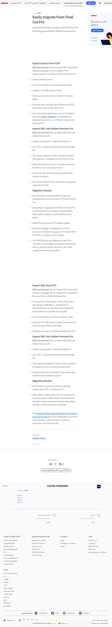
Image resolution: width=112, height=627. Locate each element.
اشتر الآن (91, 3)
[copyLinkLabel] (63, 465)
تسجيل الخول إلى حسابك (10, 573)
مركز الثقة (6, 597)
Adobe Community (93, 546)
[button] (100, 3)
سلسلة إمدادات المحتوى (38, 543)
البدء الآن (93, 522)
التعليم (62, 540)
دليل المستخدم (19, 500)
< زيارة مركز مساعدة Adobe (22, 490)
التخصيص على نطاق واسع (39, 540)
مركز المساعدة (92, 540)
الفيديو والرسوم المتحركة (10, 549)
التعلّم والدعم (19, 495)
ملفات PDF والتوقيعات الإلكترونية (34, 3)
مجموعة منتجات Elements (11, 558)
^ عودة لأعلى (4, 486)
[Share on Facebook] (50, 465)
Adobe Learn (91, 549)
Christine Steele (38, 438)
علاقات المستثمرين (9, 591)
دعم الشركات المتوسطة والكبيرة (97, 552)
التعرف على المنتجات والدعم (73, 3)
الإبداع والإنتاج (35, 549)
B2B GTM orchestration (38, 552)
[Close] (90, 622)
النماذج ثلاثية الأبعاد (9, 555)
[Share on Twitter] (55, 465)
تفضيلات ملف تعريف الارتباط (100, 620)
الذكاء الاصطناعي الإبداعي (11, 540)
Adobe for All (7, 603)
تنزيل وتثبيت (91, 543)
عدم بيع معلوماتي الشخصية (92, 623)
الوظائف (6, 579)
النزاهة (5, 600)
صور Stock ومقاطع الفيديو (11, 561)
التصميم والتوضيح (8, 546)
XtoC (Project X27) (49, 117)
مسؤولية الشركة (8, 588)
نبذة (5, 576)
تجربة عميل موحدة (37, 546)
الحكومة (62, 546)
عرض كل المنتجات (9, 564)
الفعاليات (6, 582)
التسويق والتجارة (54, 3)
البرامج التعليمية (20, 502)
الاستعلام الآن (48, 522)
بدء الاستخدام (19, 498)
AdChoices (105, 623)
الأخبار (5, 585)
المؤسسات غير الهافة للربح (67, 543)
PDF (5, 552)
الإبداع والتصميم (15, 3)
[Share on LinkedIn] (60, 465)
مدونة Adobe (7, 606)
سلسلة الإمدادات (8, 594)
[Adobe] (4, 3)
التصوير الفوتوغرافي (9, 543)
